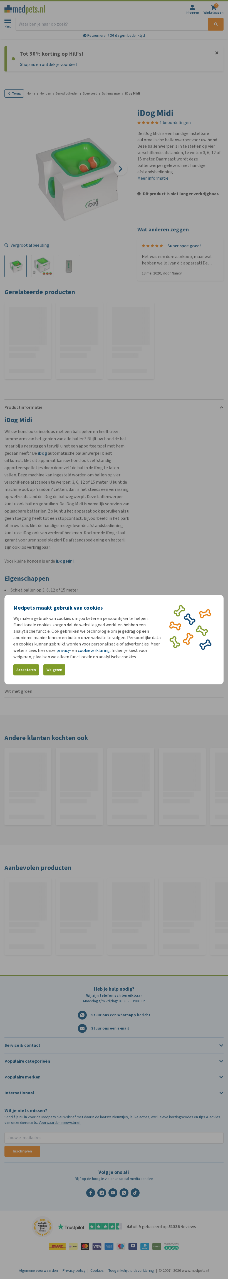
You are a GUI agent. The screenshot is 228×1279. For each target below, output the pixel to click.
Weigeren (54, 669)
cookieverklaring (94, 650)
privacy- (63, 650)
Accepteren (26, 669)
